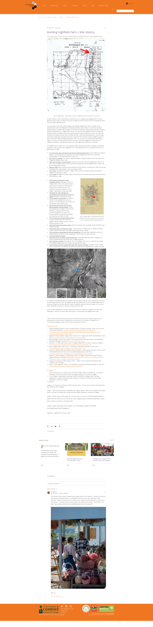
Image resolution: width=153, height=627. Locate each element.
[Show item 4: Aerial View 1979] (81, 293)
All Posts (41, 17)
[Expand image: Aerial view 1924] (76, 268)
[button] (113, 9)
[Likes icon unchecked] (52, 593)
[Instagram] (66, 606)
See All (112, 440)
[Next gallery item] (104, 268)
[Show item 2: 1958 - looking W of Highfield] (62, 293)
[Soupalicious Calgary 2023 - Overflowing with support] (102, 449)
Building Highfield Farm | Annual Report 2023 (75, 459)
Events (61, 17)
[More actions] (105, 28)
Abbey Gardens (110, 613)
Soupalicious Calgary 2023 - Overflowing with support (102, 459)
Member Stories (51, 17)
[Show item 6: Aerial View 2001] (101, 293)
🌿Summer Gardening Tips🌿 (50, 446)
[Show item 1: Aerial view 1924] (52, 293)
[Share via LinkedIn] (55, 426)
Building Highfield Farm (72, 17)
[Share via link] (59, 426)
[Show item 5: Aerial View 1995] (91, 293)
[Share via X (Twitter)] (51, 426)
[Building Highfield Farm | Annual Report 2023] (76, 449)
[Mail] (70, 606)
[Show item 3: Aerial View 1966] (71, 293)
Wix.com (62, 614)
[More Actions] (105, 493)
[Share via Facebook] (48, 426)
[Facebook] (61, 606)
